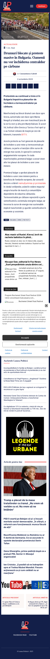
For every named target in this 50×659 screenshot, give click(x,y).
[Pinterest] (19, 86)
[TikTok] (19, 655)
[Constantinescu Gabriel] (15, 73)
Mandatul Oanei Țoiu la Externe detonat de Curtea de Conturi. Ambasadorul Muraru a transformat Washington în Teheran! (25, 398)
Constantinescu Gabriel (28, 74)
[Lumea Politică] (25, 625)
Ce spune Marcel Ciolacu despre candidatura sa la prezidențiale (11, 604)
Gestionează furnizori (18, 329)
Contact (45, 350)
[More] (41, 86)
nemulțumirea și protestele (32, 183)
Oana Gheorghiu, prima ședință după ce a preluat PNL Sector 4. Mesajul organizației (25, 554)
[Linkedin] (30, 86)
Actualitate (11, 44)
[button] (46, 305)
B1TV (24, 134)
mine (19, 220)
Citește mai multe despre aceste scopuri (37, 329)
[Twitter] (13, 86)
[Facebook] (8, 86)
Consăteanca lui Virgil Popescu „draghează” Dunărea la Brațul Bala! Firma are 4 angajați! (25, 380)
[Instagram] (13, 655)
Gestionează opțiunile (25, 344)
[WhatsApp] (24, 86)
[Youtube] (42, 655)
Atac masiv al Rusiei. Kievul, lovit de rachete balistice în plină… (23, 236)
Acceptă (25, 337)
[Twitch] (25, 655)
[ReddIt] (36, 86)
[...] (19, 246)
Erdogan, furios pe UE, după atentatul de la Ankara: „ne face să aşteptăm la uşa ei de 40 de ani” (37, 604)
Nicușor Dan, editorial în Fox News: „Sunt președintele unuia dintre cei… (24, 263)
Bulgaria (13, 220)
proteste (26, 220)
